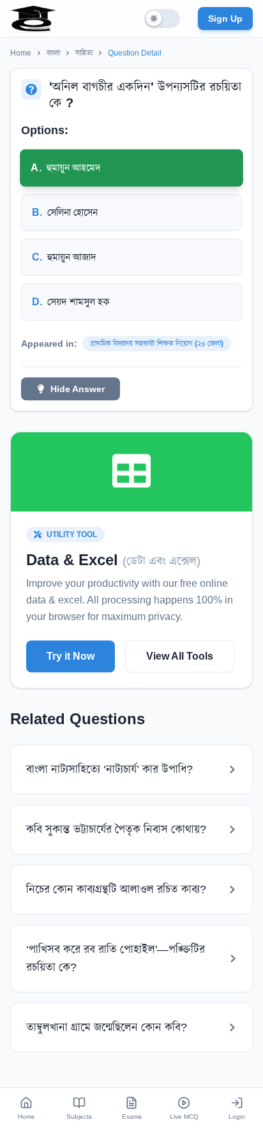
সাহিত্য (84, 53)
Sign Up (225, 18)
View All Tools (179, 656)
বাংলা (53, 53)
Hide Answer (77, 389)
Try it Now (70, 656)
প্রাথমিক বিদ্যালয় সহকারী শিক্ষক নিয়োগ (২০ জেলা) (156, 343)
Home (20, 53)
